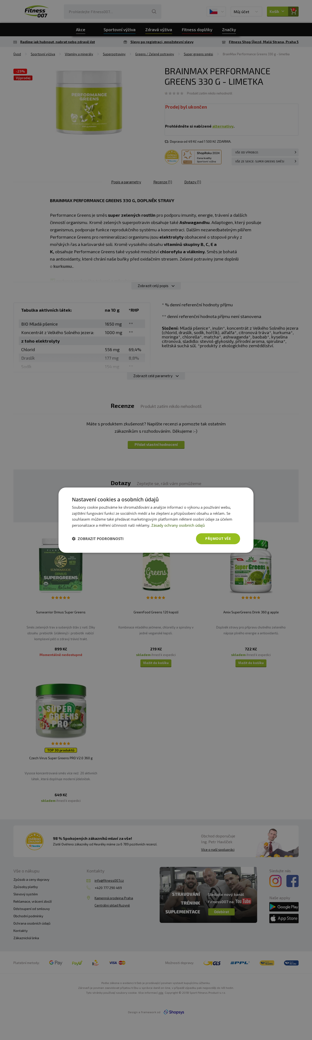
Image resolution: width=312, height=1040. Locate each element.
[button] (98, 538)
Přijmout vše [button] (218, 538)
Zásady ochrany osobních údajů (178, 525)
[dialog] (156, 520)
